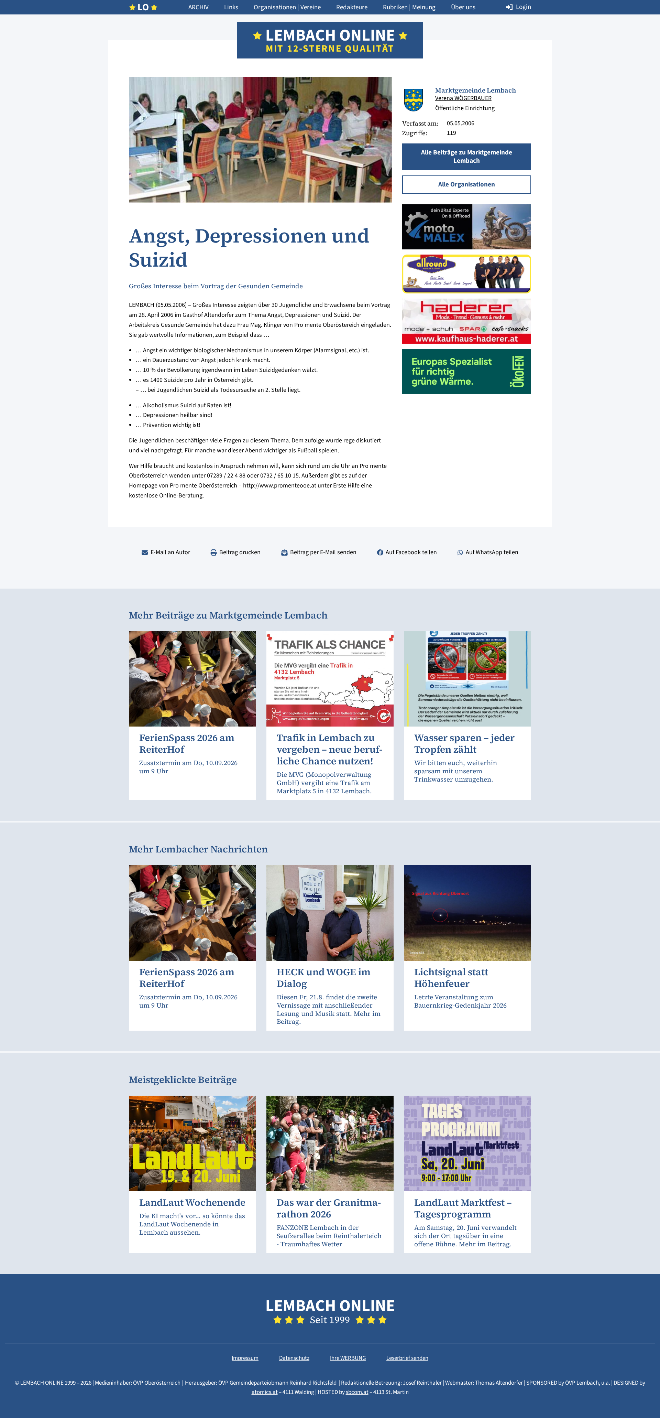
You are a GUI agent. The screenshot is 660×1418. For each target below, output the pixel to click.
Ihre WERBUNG (348, 1358)
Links (231, 7)
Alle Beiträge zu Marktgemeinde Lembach (466, 156)
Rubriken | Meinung (409, 7)
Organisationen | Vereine (287, 7)
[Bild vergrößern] (413, 100)
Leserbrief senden (407, 1358)
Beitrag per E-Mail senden (323, 552)
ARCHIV (198, 7)
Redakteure (351, 7)
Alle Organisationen (466, 184)
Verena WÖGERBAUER (463, 98)
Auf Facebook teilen (411, 552)
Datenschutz (294, 1358)
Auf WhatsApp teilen (492, 552)
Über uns (463, 7)
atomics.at (265, 1392)
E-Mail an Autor (170, 552)
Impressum (245, 1358)
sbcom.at (357, 1392)
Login (523, 7)
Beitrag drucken (240, 552)
